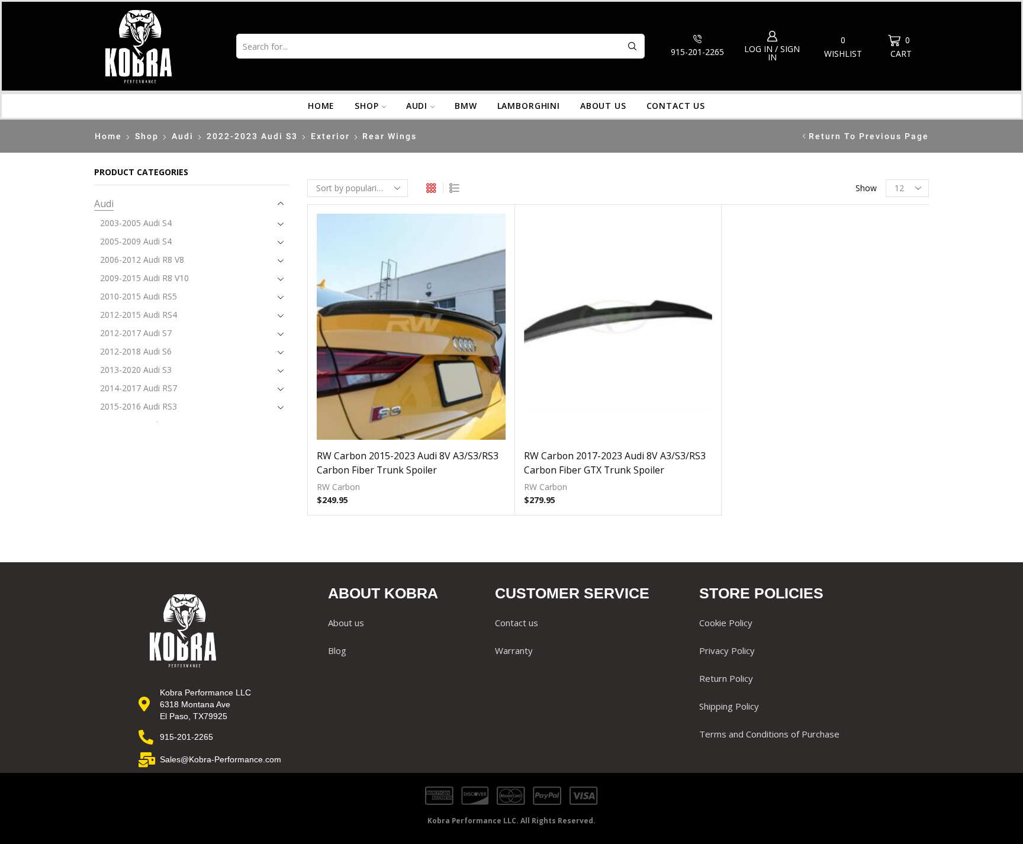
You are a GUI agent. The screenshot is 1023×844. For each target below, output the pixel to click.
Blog (337, 650)
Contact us (675, 105)
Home (321, 105)
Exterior (330, 136)
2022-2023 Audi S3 (252, 136)
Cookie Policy (725, 623)
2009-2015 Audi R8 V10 (144, 278)
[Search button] (632, 46)
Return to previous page (869, 136)
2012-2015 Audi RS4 (138, 314)
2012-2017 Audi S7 (136, 333)
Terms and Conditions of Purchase (769, 734)
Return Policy (726, 678)
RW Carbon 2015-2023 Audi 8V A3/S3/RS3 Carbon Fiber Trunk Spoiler (407, 462)
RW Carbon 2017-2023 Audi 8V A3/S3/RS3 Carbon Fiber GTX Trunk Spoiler (615, 462)
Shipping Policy (729, 706)
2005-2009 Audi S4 (136, 241)
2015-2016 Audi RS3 (138, 406)
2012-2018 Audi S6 (136, 351)
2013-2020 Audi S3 (136, 369)
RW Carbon (338, 486)
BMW (466, 105)
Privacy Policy (727, 650)
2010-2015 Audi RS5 (138, 296)
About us (603, 105)
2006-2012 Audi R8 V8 (142, 259)
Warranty (514, 650)
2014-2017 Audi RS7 (138, 388)
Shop (366, 105)
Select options (411, 331)
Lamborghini (528, 105)
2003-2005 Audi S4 (136, 222)
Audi (416, 105)
